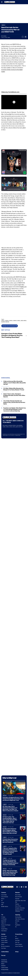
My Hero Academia (5, 946)
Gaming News (18, 917)
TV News (3, 917)
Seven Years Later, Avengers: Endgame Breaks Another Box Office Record (14, 395)
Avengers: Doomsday (20, 908)
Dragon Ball (3, 938)
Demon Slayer (4, 940)
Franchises (18, 934)
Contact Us (4, 959)
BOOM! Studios (4, 906)
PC (16, 926)
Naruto (2, 944)
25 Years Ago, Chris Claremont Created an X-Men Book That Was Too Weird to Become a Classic (10, 808)
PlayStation (17, 925)
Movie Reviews (18, 896)
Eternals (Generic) (13, 320)
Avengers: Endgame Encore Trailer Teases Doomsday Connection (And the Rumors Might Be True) (13, 799)
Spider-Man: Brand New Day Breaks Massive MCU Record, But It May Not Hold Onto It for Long (10, 873)
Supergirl (17, 898)
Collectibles (5, 951)
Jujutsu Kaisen (4, 942)
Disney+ (2, 320)
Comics (4, 804)
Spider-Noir (3, 921)
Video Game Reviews (20, 919)
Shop (16, 951)
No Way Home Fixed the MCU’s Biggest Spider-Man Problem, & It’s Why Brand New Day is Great (10, 831)
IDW (2, 904)
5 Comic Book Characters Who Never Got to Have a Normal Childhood (10, 841)
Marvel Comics (20, 320)
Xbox (16, 923)
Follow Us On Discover (9, 325)
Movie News (18, 894)
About (2, 963)
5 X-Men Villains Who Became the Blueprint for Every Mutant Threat (13, 389)
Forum (3, 955)
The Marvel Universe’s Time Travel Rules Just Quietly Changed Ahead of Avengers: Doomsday (10, 862)
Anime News (4, 936)
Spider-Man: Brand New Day (20, 901)
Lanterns (3, 926)
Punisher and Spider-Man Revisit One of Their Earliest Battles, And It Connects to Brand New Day (14, 409)
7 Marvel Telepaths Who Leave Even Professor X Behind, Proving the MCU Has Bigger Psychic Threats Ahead (10, 851)
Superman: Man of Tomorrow (19, 910)
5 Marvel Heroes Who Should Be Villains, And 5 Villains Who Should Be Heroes (14, 383)
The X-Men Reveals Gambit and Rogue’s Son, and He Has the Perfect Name (14, 402)
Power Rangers (18, 944)
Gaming (17, 915)
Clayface (17, 904)
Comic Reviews (4, 896)
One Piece (3, 948)
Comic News (4, 894)
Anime (3, 934)
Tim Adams (4, 35)
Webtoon (7, 321)
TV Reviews (3, 919)
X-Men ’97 (3, 923)
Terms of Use (5, 435)
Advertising (4, 961)
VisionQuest (4, 930)
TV (2, 915)
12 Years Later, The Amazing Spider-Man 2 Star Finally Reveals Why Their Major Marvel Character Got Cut (10, 819)
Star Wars (17, 940)
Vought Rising (4, 928)
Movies (4, 795)
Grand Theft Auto (19, 946)
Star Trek (17, 942)
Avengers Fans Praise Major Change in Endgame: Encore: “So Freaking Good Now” (12, 335)
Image (2, 902)
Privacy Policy (17, 435)
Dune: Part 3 (18, 906)
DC (2, 900)
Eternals (7, 320)
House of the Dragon (5, 925)
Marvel (3, 25)
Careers (3, 965)
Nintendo (17, 921)
